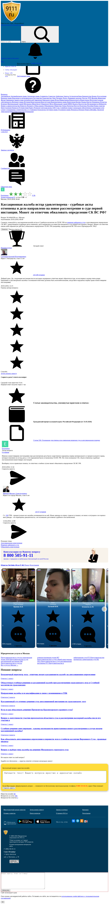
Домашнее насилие (75, 98)
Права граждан (99, 106)
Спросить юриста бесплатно (10, 58)
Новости (23, 106)
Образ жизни (39, 106)
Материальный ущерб (15, 104)
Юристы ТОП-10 (10, 66)
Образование (49, 106)
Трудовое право (52, 110)
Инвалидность (74, 100)
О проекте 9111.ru (61, 813)
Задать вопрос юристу (9, 373)
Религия (37, 108)
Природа (15, 108)
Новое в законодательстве (10, 106)
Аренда (66, 96)
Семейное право (66, 108)
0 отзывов (5, 452)
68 (14, 794)
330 (7, 515)
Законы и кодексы (61, 810)
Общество (58, 106)
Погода (76, 106)
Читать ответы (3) (15, 229)
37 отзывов (40, 512)
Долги (65, 98)
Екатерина (5, 195)
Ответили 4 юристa (8, 706)
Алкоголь (52, 96)
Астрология (73, 96)
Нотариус (30, 106)
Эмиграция (5, 112)
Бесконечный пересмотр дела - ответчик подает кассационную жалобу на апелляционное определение (48, 674)
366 (16, 796)
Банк (80, 96)
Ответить (5, 229)
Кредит (89, 102)
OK (3, 902)
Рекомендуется (6, 248)
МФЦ (70, 104)
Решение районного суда (10, 545)
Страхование (11, 110)
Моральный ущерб (61, 104)
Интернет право (18, 102)
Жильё (3, 100)
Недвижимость (93, 104)
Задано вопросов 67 (8, 197)
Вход (2, 62)
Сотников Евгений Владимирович (13, 256)
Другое (85, 98)
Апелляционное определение (11, 543)
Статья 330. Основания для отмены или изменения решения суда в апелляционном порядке (66, 440)
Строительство (21, 110)
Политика (83, 106)
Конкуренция (36, 102)
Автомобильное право (19, 96)
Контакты (85, 810)
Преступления (6, 108)
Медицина (28, 104)
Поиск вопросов (35, 813)
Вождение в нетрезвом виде (22, 98)
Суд (28, 110)
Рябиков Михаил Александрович (15, 493)
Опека (64, 106)
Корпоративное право (59, 102)
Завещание (10, 100)
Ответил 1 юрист (7, 678)
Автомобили (6, 96)
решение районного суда (76, 222)
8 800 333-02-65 (81, 786)
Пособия (90, 106)
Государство (37, 98)
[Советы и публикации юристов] (11, 21)
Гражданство (47, 98)
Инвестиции (85, 100)
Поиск (27, 565)
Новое (9, 73)
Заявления (38, 100)
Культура (103, 102)
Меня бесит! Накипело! (40, 104)
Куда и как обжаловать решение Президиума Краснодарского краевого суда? (37, 710)
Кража (84, 102)
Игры (57, 100)
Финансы (74, 110)
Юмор (11, 112)
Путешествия (24, 108)
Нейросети (102, 104)
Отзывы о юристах (9, 813)
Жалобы (95, 98)
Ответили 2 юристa (8, 697)
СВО (54, 108)
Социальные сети (97, 108)
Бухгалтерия (101, 96)
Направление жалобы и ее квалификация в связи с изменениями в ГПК (34, 693)
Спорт (3, 110)
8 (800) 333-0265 (36, 63)
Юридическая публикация (24, 112)
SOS (6, 76)
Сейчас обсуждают (11, 70)
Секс (58, 108)
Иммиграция (64, 100)
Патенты (70, 106)
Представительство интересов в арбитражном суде (89, 658)
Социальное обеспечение (82, 108)
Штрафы (93, 110)
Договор (59, 98)
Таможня (33, 110)
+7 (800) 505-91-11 (9, 849)
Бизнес (94, 96)
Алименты (44, 96)
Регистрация (34, 565)
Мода (51, 104)
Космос (78, 102)
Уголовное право (64, 110)
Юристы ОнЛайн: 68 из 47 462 (13, 565)
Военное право (6, 98)
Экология (100, 110)
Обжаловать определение (10, 547)
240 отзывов (39, 275)
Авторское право (33, 96)
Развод (31, 108)
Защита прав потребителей (24, 100)
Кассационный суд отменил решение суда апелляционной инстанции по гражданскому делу (43, 701)
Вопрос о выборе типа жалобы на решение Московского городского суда (35, 750)
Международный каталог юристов (14, 810)
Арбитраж (59, 96)
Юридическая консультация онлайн (12, 25)
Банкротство (87, 96)
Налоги (75, 104)
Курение (4, 104)
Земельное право (48, 100)
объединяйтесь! (19, 23)
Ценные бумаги (84, 110)
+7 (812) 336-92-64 (10, 854)
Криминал (96, 102)
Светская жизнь (46, 108)
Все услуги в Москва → (9, 665)
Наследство (82, 104)
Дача (54, 98)
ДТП (90, 98)
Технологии (41, 110)
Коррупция (71, 102)
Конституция (46, 102)
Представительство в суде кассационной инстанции (14, 660)
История (27, 102)
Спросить (18, 646)
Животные (102, 98)
